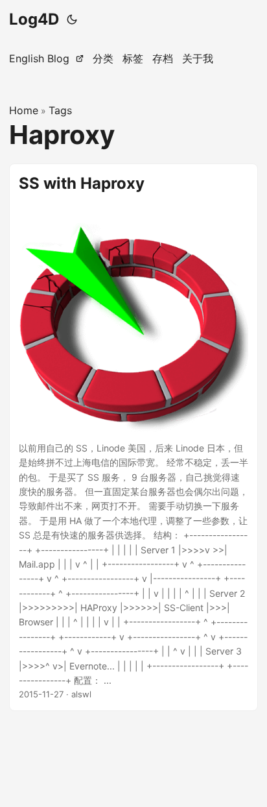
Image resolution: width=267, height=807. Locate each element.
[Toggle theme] (72, 19)
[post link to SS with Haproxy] (133, 437)
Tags (60, 110)
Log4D (34, 19)
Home (23, 110)
